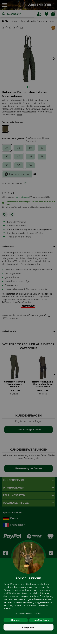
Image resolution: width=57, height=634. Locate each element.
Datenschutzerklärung (23, 613)
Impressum (37, 613)
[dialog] (28, 317)
